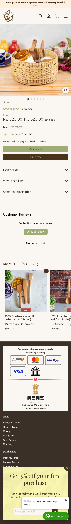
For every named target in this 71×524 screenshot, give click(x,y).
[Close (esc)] (67, 468)
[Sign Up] (55, 511)
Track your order (11, 457)
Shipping (20, 141)
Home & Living (10, 427)
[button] (11, 109)
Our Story (8, 444)
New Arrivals (9, 440)
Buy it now (35, 157)
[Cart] (57, 16)
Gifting (6, 431)
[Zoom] (65, 90)
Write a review (35, 231)
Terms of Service (11, 462)
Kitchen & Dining (11, 422)
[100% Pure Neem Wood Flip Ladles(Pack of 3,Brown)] (26, 301)
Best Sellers (8, 435)
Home (6, 102)
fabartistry (30, 263)
